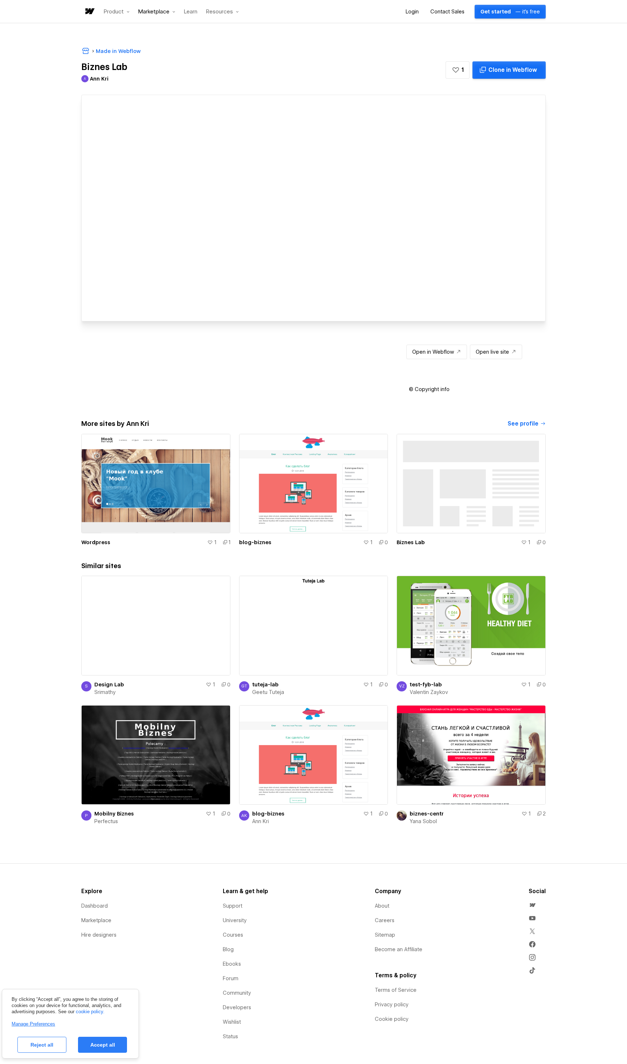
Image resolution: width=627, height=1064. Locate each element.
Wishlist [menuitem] (232, 1022)
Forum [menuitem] (230, 978)
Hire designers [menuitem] (98, 935)
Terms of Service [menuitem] (396, 990)
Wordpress (95, 542)
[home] (89, 11)
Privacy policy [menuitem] (392, 1004)
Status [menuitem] (230, 1036)
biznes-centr (427, 814)
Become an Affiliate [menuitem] (398, 949)
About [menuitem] (382, 906)
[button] (116, 11)
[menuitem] (532, 905)
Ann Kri (260, 821)
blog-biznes (255, 542)
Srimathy (105, 692)
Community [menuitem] (237, 993)
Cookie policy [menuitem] (392, 1019)
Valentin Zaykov (429, 692)
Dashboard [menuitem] (94, 906)
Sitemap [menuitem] (385, 935)
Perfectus (106, 821)
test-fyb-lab (426, 684)
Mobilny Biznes (114, 814)
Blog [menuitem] (228, 949)
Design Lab (109, 684)
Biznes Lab (411, 542)
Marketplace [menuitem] (96, 920)
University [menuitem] (235, 920)
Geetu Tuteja (268, 692)
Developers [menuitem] (237, 1007)
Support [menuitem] (232, 906)
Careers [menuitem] (384, 920)
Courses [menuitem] (233, 935)
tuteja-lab (265, 684)
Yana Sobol (423, 821)
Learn (190, 12)
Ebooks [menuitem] (232, 964)
